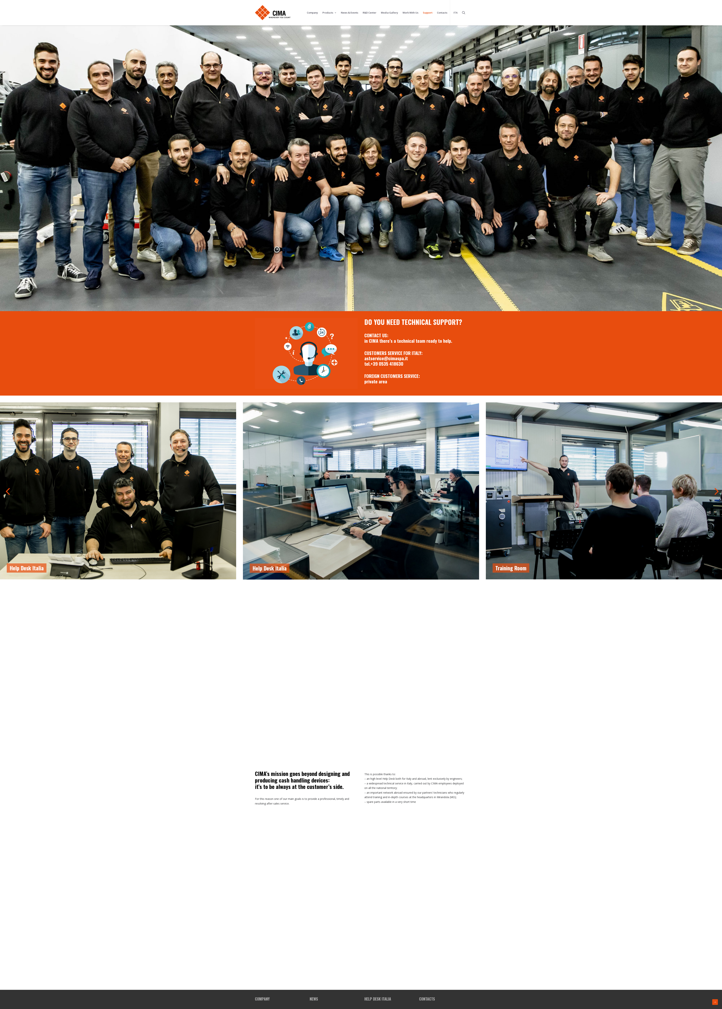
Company (312, 12)
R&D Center (369, 12)
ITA (456, 12)
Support (427, 12)
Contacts (442, 12)
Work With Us (410, 12)
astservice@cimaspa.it (386, 358)
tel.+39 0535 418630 (383, 363)
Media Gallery (389, 12)
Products (327, 12)
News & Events (349, 12)
